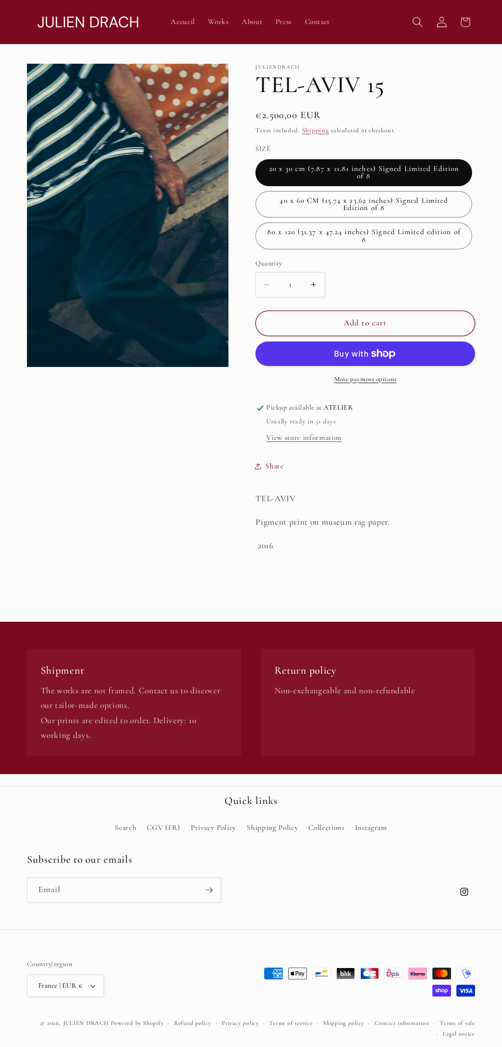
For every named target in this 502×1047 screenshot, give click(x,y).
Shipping (315, 130)
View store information (304, 437)
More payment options (365, 379)
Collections (326, 827)
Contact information (402, 1023)
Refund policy (192, 1023)
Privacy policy (240, 1023)
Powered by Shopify (137, 1023)
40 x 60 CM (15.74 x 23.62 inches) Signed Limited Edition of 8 (363, 204)
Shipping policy (343, 1023)
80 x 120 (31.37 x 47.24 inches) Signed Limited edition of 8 (364, 235)
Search (125, 827)
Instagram (371, 827)
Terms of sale (457, 1023)
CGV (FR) (163, 827)
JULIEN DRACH (86, 1023)
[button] (417, 22)
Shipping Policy (272, 827)
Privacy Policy (213, 827)
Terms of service (290, 1023)
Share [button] (274, 466)
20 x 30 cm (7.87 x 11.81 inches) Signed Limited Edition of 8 (364, 172)
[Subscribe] (209, 890)
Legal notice (459, 1033)
